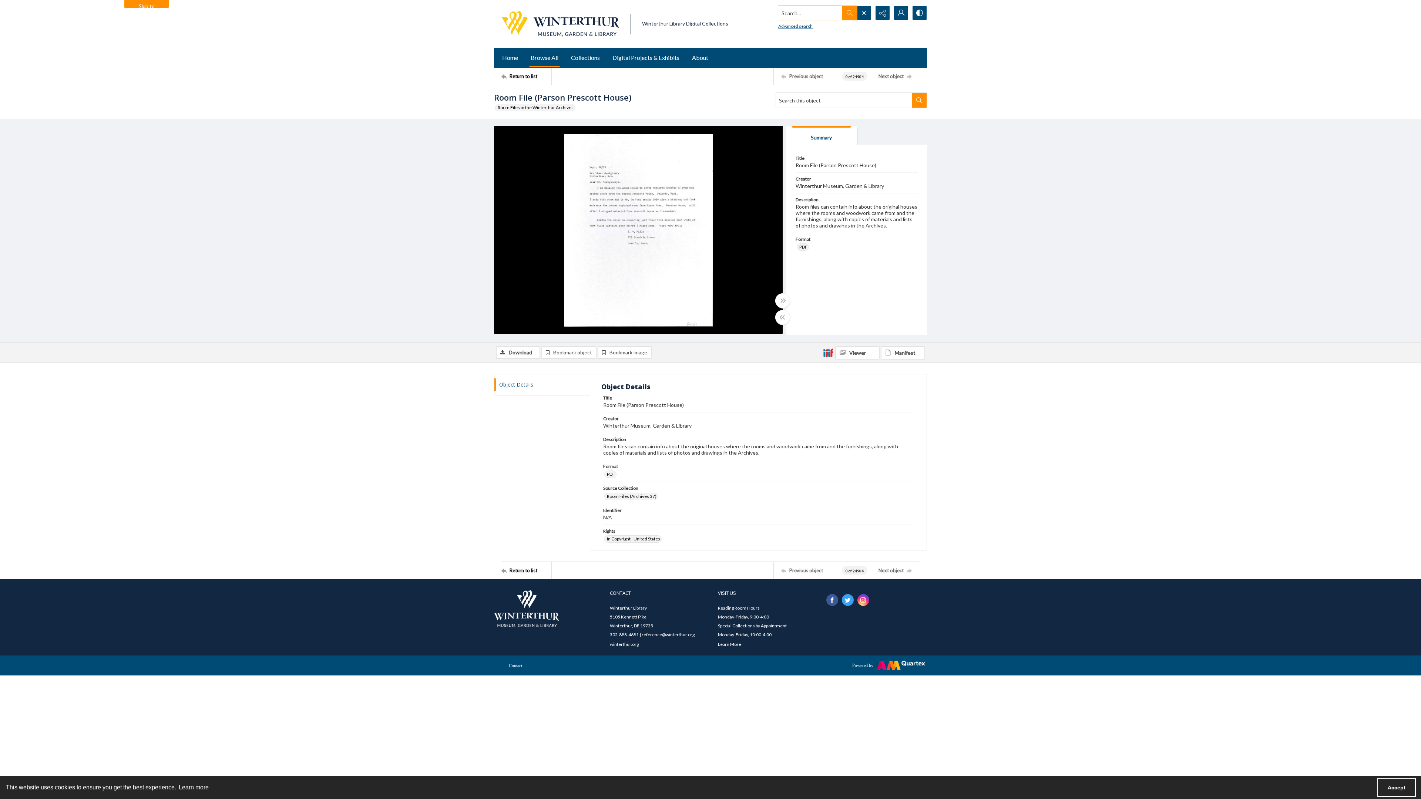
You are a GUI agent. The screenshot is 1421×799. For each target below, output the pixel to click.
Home (510, 57)
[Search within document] (919, 100)
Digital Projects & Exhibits (645, 57)
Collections (585, 57)
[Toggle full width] (782, 300)
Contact (515, 665)
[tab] (821, 135)
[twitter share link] (848, 600)
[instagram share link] (863, 600)
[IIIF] (828, 352)
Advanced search (795, 26)
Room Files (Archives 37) (631, 496)
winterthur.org (624, 644)
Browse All (544, 57)
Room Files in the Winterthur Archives (536, 107)
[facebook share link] (832, 600)
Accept (1396, 787)
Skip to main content (146, 5)
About (700, 57)
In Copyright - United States (633, 539)
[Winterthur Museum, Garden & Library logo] (560, 24)
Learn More (729, 644)
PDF (803, 247)
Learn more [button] (194, 787)
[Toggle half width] (782, 317)
